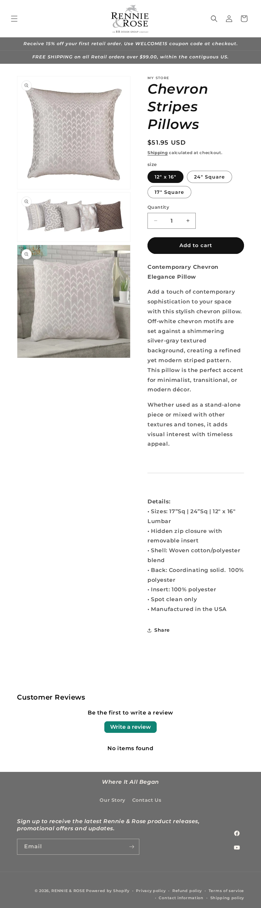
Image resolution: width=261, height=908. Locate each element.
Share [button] (162, 630)
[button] (14, 18)
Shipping (157, 152)
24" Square (209, 177)
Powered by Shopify (107, 890)
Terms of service (226, 890)
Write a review (130, 727)
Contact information (181, 897)
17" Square (169, 192)
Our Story (112, 800)
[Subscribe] (131, 847)
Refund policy (187, 890)
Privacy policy (151, 890)
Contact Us (146, 800)
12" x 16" (165, 177)
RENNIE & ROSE (68, 890)
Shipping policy (227, 897)
